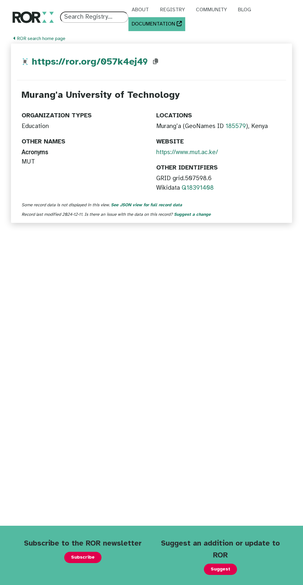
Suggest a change (192, 214)
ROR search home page (40, 38)
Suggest (220, 569)
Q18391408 (198, 188)
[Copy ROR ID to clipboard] (155, 61)
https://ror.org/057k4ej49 (90, 62)
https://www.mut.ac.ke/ (187, 152)
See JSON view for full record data (146, 205)
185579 (235, 126)
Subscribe (83, 557)
